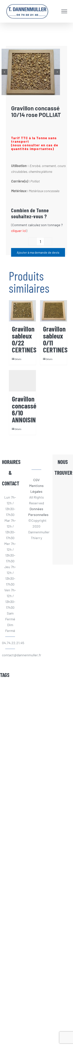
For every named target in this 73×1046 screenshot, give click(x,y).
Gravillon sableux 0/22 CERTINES (24, 339)
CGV (36, 480)
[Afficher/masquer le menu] (64, 11)
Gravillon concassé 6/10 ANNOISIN (24, 409)
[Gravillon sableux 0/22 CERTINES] (22, 310)
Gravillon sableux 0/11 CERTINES (55, 339)
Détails (18, 359)
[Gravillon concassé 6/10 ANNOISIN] (22, 380)
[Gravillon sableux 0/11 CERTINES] (53, 310)
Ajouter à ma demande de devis (38, 252)
